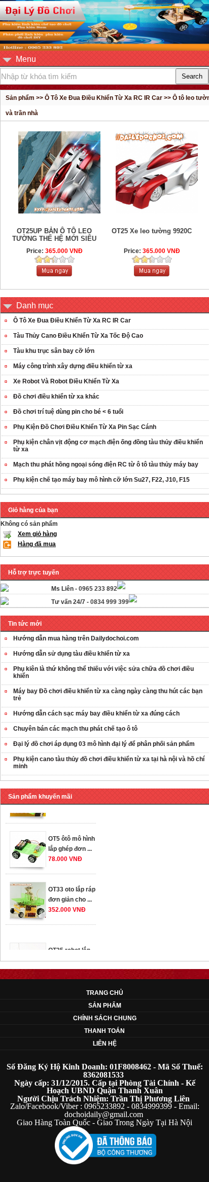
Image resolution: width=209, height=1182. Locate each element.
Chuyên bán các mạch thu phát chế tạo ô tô (75, 728)
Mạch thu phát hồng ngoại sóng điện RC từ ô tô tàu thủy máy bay (105, 464)
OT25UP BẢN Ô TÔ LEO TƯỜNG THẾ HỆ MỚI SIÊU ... (54, 238)
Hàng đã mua (37, 544)
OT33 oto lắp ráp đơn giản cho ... (71, 890)
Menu (26, 59)
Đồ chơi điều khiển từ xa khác (56, 396)
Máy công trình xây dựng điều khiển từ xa (72, 366)
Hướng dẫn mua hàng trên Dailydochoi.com (76, 638)
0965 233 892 (98, 588)
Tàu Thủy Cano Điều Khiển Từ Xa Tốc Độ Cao (78, 335)
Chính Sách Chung (104, 1018)
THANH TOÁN (104, 1030)
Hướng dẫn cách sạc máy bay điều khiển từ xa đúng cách (96, 713)
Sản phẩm (104, 1005)
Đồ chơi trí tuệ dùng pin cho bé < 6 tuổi (68, 411)
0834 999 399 (109, 601)
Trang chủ (104, 992)
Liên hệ (105, 1043)
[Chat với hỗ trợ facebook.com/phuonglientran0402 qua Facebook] (121, 587)
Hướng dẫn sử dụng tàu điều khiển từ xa (71, 653)
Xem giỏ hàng (37, 534)
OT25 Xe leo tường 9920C (152, 231)
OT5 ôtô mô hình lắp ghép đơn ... (71, 839)
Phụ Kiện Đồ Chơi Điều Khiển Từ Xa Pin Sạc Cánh (84, 427)
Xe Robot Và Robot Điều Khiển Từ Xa (66, 381)
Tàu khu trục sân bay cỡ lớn (53, 350)
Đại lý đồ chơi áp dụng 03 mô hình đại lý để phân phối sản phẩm (104, 743)
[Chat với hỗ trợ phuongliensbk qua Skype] (5, 589)
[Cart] (54, 274)
